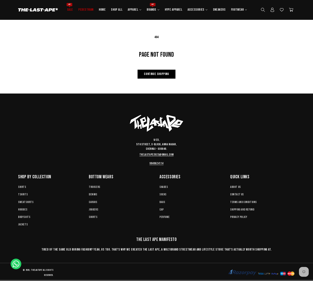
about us (235, 187)
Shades (163, 187)
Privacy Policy (238, 217)
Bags (162, 202)
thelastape (36, 270)
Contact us (237, 194)
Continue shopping (156, 74)
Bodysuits (24, 217)
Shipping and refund (242, 209)
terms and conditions (243, 202)
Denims (93, 194)
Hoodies (22, 209)
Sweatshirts (26, 202)
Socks (163, 194)
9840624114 (156, 163)
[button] (134, 10)
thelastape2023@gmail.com (156, 154)
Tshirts (23, 194)
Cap (161, 209)
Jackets (23, 224)
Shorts (93, 217)
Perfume (164, 217)
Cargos (93, 202)
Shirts (22, 187)
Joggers (93, 209)
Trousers (94, 187)
